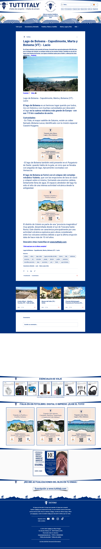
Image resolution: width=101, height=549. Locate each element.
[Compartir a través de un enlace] (34, 271)
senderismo (65, 259)
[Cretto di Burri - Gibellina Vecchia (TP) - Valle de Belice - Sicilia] (26, 293)
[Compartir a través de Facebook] (24, 271)
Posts (66, 511)
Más (76, 26)
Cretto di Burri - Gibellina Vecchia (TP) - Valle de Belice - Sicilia (26, 302)
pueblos (58, 259)
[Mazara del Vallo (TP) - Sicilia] (50, 293)
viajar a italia (39, 256)
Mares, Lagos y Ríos (66, 26)
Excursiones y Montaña (32, 26)
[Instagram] (57, 518)
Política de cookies (56, 537)
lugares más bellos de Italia (50, 256)
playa (38, 262)
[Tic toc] (62, 518)
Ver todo (83, 284)
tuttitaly (26, 256)
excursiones (44, 262)
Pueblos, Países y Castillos (49, 26)
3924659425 (59, 535)
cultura (31, 256)
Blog (50, 513)
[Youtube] (48, 518)
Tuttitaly (37, 509)
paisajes (45, 259)
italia (66, 256)
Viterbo (56, 262)
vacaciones (26, 259)
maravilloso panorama (29, 262)
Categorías (35, 513)
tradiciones (72, 256)
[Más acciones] (77, 37)
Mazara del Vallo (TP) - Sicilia (48, 302)
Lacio (51, 262)
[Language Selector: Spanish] (95, 4)
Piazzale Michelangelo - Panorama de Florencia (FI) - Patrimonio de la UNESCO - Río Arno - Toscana (74, 302)
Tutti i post (19, 26)
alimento (52, 259)
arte (33, 259)
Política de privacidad (45, 537)
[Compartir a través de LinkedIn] (31, 271)
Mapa (52, 511)
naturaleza (38, 259)
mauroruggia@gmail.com (44, 535)
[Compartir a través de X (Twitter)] (27, 271)
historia (61, 256)
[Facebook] (53, 518)
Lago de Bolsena (64, 262)
